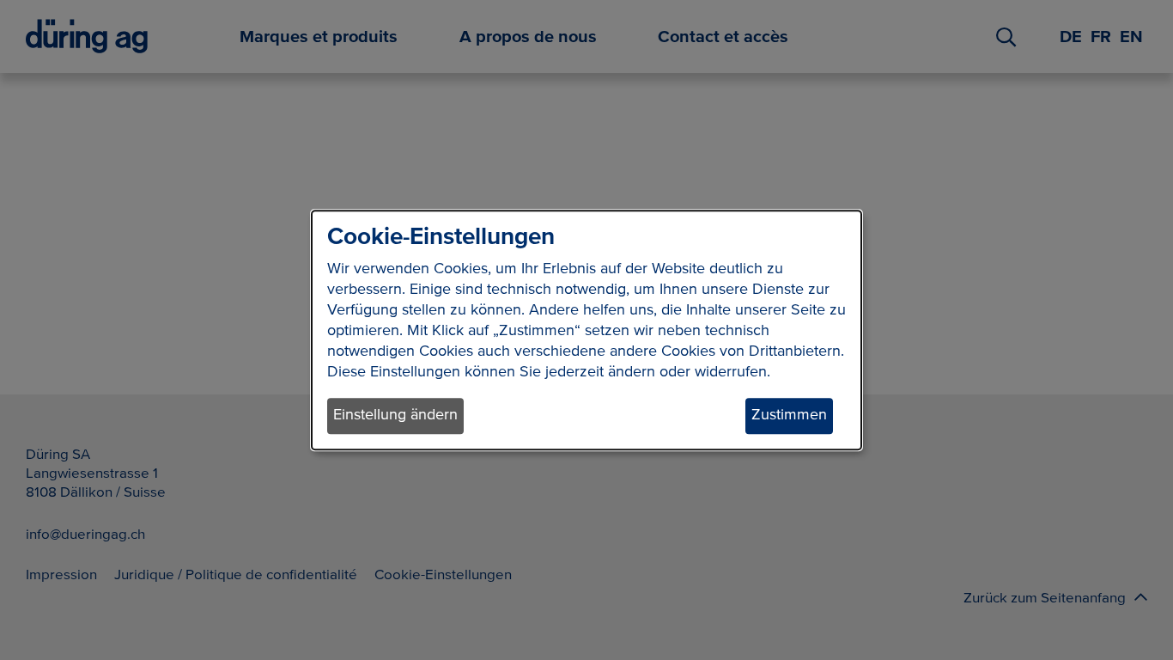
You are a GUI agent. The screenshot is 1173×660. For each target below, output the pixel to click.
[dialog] (586, 330)
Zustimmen (789, 416)
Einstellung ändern (395, 416)
